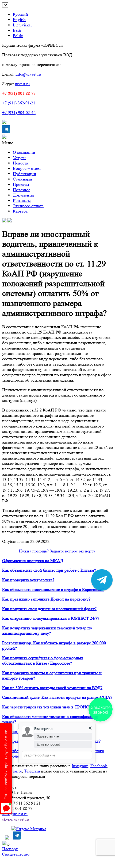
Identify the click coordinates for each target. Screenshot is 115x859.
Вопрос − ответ (27, 168)
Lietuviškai (22, 25)
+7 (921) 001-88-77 (19, 93)
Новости (21, 163)
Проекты (21, 184)
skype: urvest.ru (15, 819)
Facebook (98, 765)
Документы (23, 195)
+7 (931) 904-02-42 (19, 112)
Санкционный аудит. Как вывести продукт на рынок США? (57, 697)
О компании (24, 152)
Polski (18, 35)
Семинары (22, 179)
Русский (20, 14)
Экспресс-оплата (28, 205)
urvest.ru (22, 83)
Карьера (20, 211)
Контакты (22, 200)
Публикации (24, 173)
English (19, 19)
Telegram (32, 771)
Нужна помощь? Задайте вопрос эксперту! (58, 551)
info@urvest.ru (28, 74)
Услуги (19, 157)
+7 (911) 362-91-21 (18, 102)
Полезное (21, 189)
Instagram (80, 765)
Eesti (17, 30)
